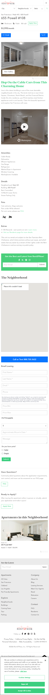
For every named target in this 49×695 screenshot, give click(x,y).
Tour (2, 611)
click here (23, 671)
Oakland (4, 585)
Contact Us (35, 615)
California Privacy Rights (23, 639)
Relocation (34, 595)
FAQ (22, 211)
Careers (34, 598)
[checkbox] (2, 450)
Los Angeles (5, 589)
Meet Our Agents (37, 589)
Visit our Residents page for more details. (18, 232)
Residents (34, 611)
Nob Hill (16, 15)
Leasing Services (37, 585)
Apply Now (33, 23)
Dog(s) (6, 453)
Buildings (4, 605)
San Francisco (6, 15)
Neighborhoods (7, 602)
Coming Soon (6, 608)
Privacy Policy (8, 639)
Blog (32, 582)
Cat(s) (6, 450)
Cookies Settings (24, 677)
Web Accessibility (25, 642)
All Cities (4, 579)
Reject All (24, 684)
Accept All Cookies (24, 691)
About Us (34, 579)
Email (6, 35)
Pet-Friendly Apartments (10, 592)
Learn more (32, 230)
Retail (33, 592)
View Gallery (8, 72)
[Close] (45, 660)
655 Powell (24, 15)
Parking (3, 615)
